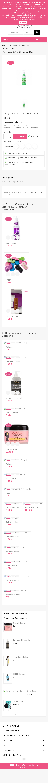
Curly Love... (11, 243)
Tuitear (22, 146)
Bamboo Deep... (12, 551)
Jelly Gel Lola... (12, 522)
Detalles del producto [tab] (13, 181)
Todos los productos (12, 715)
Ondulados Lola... (13, 507)
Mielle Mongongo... (14, 361)
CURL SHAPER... (12, 566)
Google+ (28, 146)
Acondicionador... (13, 595)
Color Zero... (32, 691)
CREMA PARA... (19, 674)
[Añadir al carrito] (8, 237)
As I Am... (10, 347)
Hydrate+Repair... (13, 580)
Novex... (9, 493)
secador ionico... (20, 701)
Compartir (16, 146)
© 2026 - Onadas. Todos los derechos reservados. (24, 766)
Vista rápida (17, 237)
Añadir (21, 136)
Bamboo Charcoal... (14, 398)
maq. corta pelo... (20, 657)
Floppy (9, 280)
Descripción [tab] (8, 177)
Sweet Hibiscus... (32, 507)
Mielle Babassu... (13, 537)
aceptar (23, 22)
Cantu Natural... (12, 413)
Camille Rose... (12, 449)
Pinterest (34, 146)
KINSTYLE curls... (12, 316)
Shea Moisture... (13, 478)
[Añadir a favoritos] (13, 237)
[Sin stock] (8, 274)
